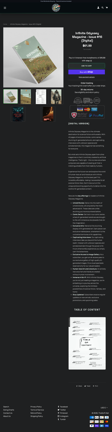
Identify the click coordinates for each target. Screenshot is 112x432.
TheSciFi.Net (103, 413)
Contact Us (7, 413)
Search (6, 406)
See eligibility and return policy (87, 92)
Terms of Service (37, 410)
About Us (6, 416)
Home (5, 24)
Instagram (64, 416)
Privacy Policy (36, 406)
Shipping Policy (37, 416)
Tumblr (63, 419)
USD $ (103, 407)
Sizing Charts (8, 410)
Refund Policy (36, 413)
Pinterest (64, 413)
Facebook (64, 406)
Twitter (63, 410)
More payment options (86, 77)
